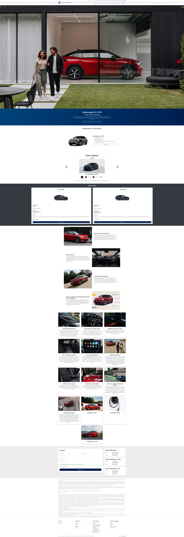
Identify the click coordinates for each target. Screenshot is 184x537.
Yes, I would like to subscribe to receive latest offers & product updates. (72, 464)
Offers (103, 3)
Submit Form (80, 469)
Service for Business (96, 531)
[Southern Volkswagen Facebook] (123, 0)
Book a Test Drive (91, 121)
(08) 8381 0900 (119, 0)
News (111, 525)
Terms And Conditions (113, 526)
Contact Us (112, 524)
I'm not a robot (63, 466)
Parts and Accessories (96, 525)
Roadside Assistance (96, 532)
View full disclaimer (35, 219)
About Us (111, 523)
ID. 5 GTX (92, 157)
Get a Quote (85, 121)
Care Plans (94, 527)
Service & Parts (112, 3)
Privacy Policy (112, 527)
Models (99, 3)
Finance (106, 3)
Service (94, 523)
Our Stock (77, 523)
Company (122, 3)
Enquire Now (61, 222)
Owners (118, 3)
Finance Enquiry (98, 121)
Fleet (109, 3)
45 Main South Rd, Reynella (110, 0)
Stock (95, 3)
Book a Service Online (96, 524)
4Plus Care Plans (95, 528)
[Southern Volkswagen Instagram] (125, 0)
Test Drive (77, 526)
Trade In (76, 525)
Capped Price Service (96, 526)
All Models (60, 523)
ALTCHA (100, 466)
